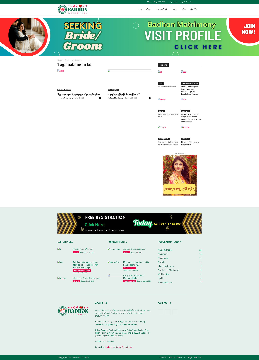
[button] (199, 2)
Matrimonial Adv (129, 281)
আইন (174, 9)
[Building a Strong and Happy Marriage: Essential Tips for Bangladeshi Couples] (191, 77)
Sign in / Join (174, 2)
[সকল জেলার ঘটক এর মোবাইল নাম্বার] (114, 252)
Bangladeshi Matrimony (190, 83)
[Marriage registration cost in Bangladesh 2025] (114, 265)
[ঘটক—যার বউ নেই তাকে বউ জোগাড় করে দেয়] (168, 105)
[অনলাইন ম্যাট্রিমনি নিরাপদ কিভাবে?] (129, 80)
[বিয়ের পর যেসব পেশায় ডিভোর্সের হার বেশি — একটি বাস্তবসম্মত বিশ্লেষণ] (168, 133)
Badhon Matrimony (65, 98)
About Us (163, 357)
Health (161, 83)
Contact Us (181, 357)
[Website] (168, 312)
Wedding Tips (113, 90)
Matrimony (185, 111)
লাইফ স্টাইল (193, 9)
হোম (140, 9)
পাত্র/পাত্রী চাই (162, 9)
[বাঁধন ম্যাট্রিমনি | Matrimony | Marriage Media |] (114, 278)
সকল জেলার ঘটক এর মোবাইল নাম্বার (134, 249)
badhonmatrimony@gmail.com (118, 347)
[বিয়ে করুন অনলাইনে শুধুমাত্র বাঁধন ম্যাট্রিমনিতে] (79, 80)
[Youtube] (175, 312)
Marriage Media (164, 139)
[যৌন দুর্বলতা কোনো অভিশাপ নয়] (168, 77)
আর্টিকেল (148, 9)
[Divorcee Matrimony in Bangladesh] (191, 133)
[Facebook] (160, 312)
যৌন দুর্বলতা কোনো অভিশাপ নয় (167, 87)
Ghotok (161, 111)
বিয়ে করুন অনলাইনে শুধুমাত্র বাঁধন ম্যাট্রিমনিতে (78, 94)
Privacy (172, 357)
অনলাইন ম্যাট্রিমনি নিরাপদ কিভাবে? (124, 94)
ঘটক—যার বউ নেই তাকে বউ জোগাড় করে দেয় (86, 278)
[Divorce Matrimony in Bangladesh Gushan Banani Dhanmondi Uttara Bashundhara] (191, 105)
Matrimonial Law (129, 268)
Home (59, 60)
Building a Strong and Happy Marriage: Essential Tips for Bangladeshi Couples (85, 265)
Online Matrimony (64, 90)
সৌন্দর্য (184, 9)
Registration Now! (186, 2)
